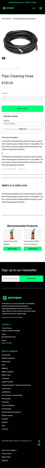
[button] (41, 8)
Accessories (6, 355)
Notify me (22, 129)
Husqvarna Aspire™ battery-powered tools (16, 385)
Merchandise (6, 399)
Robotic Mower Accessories (11, 412)
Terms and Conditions (9, 450)
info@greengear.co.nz (16, 2)
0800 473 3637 (31, 2)
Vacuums (5, 429)
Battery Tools (6, 375)
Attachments (6, 361)
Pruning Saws (6, 409)
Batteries (5, 368)
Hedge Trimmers (7, 382)
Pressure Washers (8, 405)
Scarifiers (5, 419)
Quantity (5, 93)
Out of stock (12, 249)
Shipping (5, 460)
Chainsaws (5, 378)
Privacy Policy (7, 454)
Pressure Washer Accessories (24, 19)
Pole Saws (5, 402)
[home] (7, 8)
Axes (3, 365)
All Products (6, 19)
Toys (3, 425)
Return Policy (6, 457)
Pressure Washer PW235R (31, 241)
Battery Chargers (7, 372)
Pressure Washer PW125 (10, 241)
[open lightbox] (22, 39)
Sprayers (5, 422)
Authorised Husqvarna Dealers (12, 317)
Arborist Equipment (8, 358)
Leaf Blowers (6, 392)
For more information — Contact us (13, 169)
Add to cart (33, 249)
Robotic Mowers (7, 415)
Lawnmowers (6, 388)
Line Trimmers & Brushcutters (12, 395)
